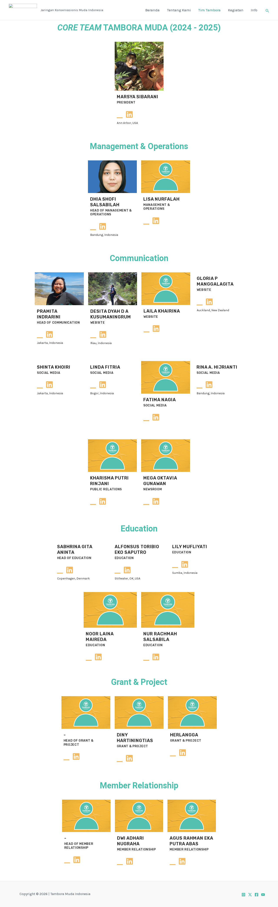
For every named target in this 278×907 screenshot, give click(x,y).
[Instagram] (243, 895)
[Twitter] (250, 895)
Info (254, 10)
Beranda (152, 10)
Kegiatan (235, 10)
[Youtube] (263, 895)
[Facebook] (256, 895)
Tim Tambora (209, 10)
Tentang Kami (179, 10)
